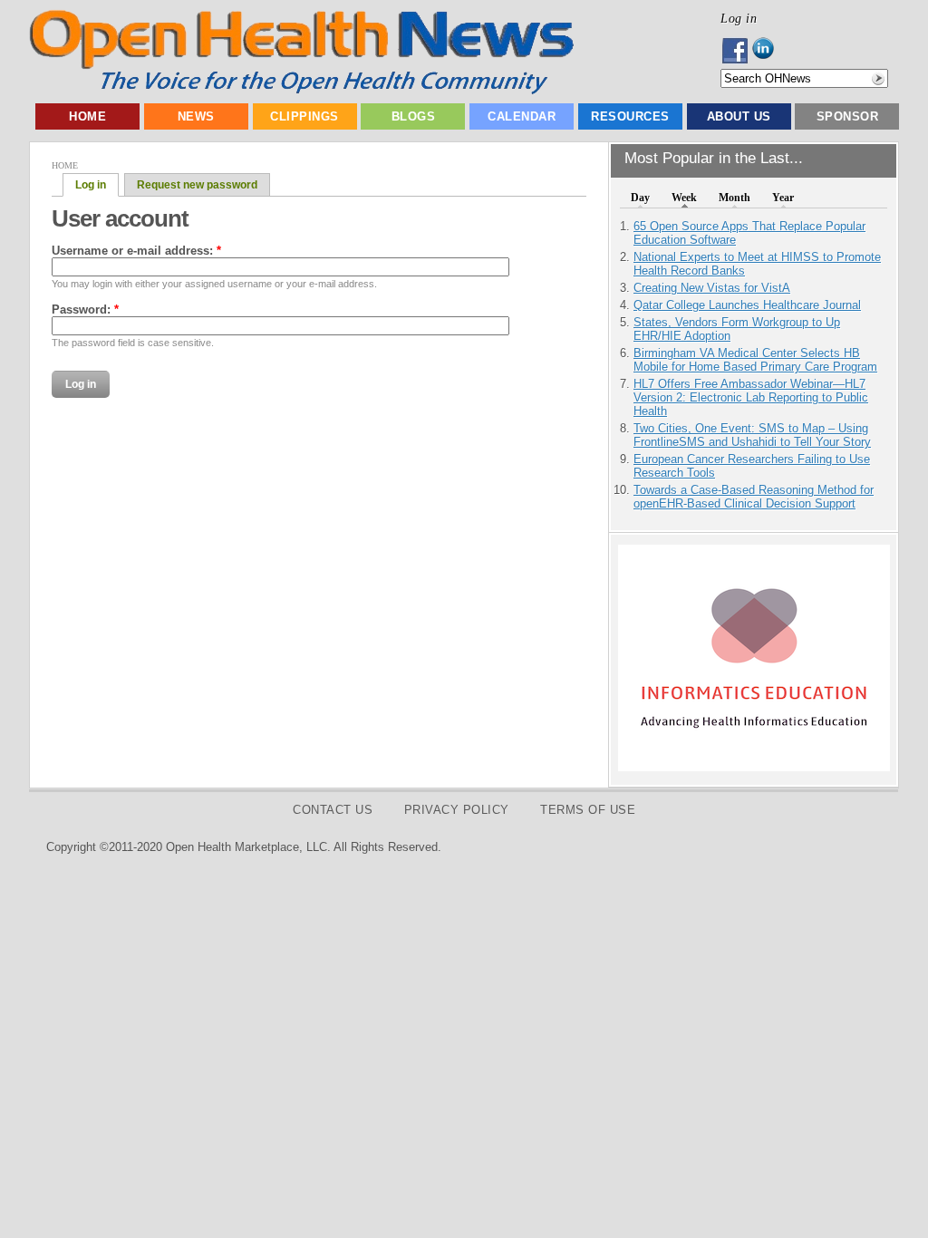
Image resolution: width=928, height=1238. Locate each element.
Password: (85, 309)
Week (684, 197)
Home (87, 116)
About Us (739, 116)
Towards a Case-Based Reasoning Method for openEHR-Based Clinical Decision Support (753, 496)
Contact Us (332, 810)
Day (640, 197)
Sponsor (848, 116)
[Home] (301, 90)
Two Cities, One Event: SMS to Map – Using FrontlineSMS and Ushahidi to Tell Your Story (752, 435)
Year (783, 197)
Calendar (522, 116)
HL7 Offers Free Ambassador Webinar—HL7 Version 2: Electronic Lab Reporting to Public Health (750, 397)
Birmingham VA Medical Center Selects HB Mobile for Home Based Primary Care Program (755, 359)
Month (734, 197)
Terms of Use (587, 810)
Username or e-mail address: (136, 250)
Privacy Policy (456, 810)
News (196, 116)
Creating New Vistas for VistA (711, 288)
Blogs (414, 116)
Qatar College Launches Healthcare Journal (747, 305)
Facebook (736, 50)
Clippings (304, 116)
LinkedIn (768, 50)
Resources (630, 116)
